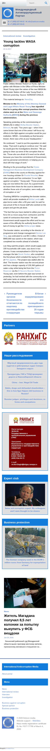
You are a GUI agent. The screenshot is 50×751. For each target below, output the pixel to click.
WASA (16, 115)
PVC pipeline (10, 260)
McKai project (30, 226)
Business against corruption (13, 703)
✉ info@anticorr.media (35, 22)
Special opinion (8, 706)
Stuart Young (25, 106)
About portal (7, 674)
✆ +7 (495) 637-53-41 (16, 24)
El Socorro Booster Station (29, 271)
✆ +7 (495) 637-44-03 (16, 22)
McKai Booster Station (29, 125)
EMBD (6, 173)
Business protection (10, 708)
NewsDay (29, 99)
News (6, 611)
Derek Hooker (24, 254)
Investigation (29, 36)
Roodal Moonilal (31, 175)
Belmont (6, 128)
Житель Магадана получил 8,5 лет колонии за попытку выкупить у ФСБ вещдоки (21, 624)
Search (46, 3)
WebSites (37, 721)
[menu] (4, 22)
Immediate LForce (10, 748)
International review (12, 36)
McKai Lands (34, 199)
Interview (6, 694)
